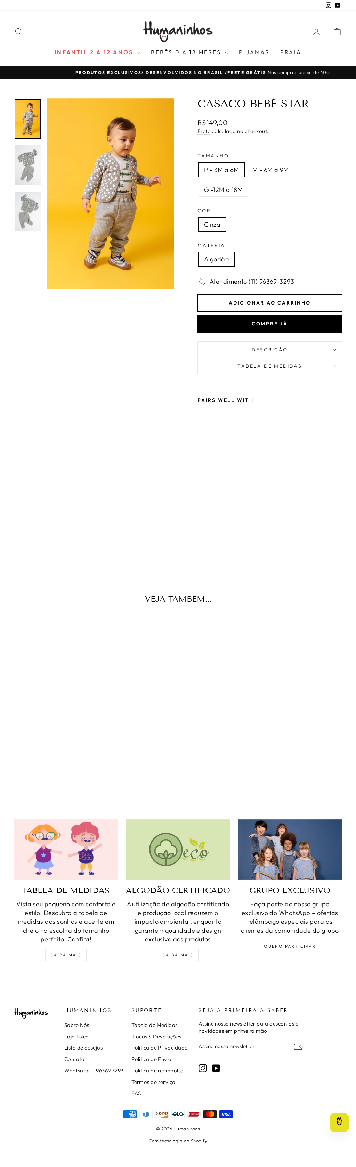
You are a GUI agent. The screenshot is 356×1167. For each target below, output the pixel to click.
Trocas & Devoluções (156, 1036)
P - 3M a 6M (221, 170)
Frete (203, 131)
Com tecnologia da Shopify (178, 1140)
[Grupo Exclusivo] (290, 849)
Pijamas (254, 52)
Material (213, 245)
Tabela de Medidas (269, 366)
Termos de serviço (153, 1082)
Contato (74, 1059)
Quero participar (290, 946)
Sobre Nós (76, 1025)
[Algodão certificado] (178, 849)
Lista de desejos (83, 1047)
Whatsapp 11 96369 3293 (94, 1070)
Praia (290, 52)
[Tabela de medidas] (66, 849)
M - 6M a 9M (270, 170)
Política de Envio (151, 1059)
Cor (204, 211)
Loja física (76, 1036)
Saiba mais (65, 954)
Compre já (270, 324)
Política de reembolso (157, 1070)
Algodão (216, 259)
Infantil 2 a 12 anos (95, 52)
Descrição (270, 350)
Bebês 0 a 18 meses (187, 52)
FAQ (136, 1093)
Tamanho (213, 156)
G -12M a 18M (223, 190)
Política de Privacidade (159, 1047)
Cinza (212, 224)
